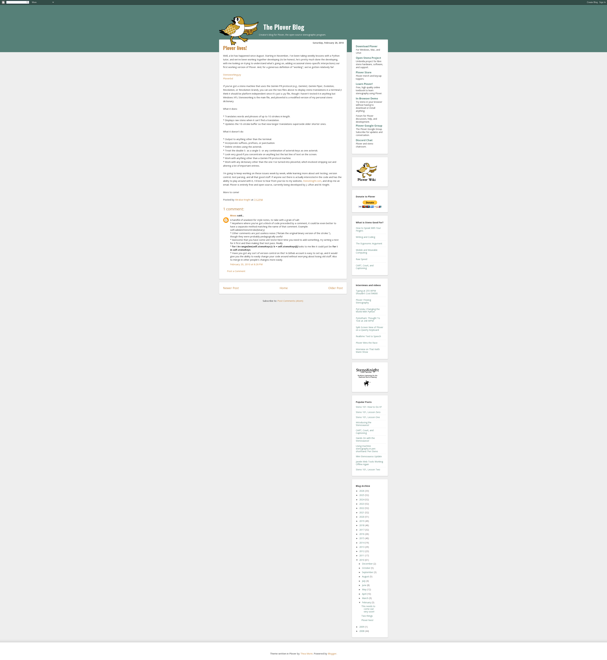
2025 (362, 495)
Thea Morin (306, 653)
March (365, 598)
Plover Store (363, 72)
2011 (362, 555)
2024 (362, 499)
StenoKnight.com (312, 180)
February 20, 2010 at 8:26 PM (246, 264)
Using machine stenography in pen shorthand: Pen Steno (367, 448)
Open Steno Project (368, 58)
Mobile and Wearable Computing (366, 251)
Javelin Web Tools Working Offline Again (369, 463)
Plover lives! (367, 620)
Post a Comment (236, 271)
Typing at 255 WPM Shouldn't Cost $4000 (367, 292)
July (364, 580)
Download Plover (366, 46)
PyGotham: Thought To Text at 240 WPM (368, 319)
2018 (362, 525)
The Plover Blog (283, 27)
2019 (362, 520)
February (367, 602)
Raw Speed (361, 259)
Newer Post (231, 288)
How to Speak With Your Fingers (368, 229)
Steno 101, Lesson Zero (368, 412)
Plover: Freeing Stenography (363, 301)
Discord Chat (364, 140)
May (364, 589)
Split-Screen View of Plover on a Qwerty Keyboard (369, 328)
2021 (362, 512)
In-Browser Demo (367, 98)
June (364, 585)
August (366, 576)
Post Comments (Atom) (290, 300)
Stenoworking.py (232, 74)
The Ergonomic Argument (369, 243)
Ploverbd (228, 78)
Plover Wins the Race (366, 342)
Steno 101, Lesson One (368, 417)
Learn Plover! (364, 84)
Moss (233, 215)
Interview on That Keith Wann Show (368, 350)
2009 (362, 626)
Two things (367, 615)
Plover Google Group (369, 125)
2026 (362, 490)
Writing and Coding (365, 236)
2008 (362, 630)
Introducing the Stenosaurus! (363, 424)
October (366, 567)
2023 (362, 503)
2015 (362, 538)
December (367, 563)
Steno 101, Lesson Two (368, 469)
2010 (362, 559)
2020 (362, 516)
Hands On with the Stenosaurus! (365, 439)
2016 (362, 533)
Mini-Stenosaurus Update (369, 456)
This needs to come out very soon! (368, 609)
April (364, 593)
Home (284, 288)
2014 (362, 542)
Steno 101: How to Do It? (369, 406)
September (368, 572)
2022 (362, 508)
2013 (362, 546)
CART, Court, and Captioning (365, 267)
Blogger (332, 653)
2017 (362, 529)
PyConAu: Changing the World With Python (368, 310)
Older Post (335, 288)
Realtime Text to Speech (368, 336)
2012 (362, 551)
